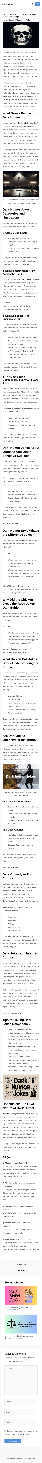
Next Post (21, 1271)
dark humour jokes (24, 279)
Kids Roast (15, 867)
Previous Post (21, 1265)
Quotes (19, 20)
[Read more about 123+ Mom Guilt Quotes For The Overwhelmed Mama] (21, 1295)
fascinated (22, 123)
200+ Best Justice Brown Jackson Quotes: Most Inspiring (19, 1337)
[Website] (19, 1422)
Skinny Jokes (16, 1013)
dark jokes (23, 53)
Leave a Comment (9, 20)
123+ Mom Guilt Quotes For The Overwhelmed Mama (18, 1309)
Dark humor (7, 1114)
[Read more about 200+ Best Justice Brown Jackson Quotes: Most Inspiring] (21, 1324)
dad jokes (22, 324)
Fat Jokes (14, 524)
